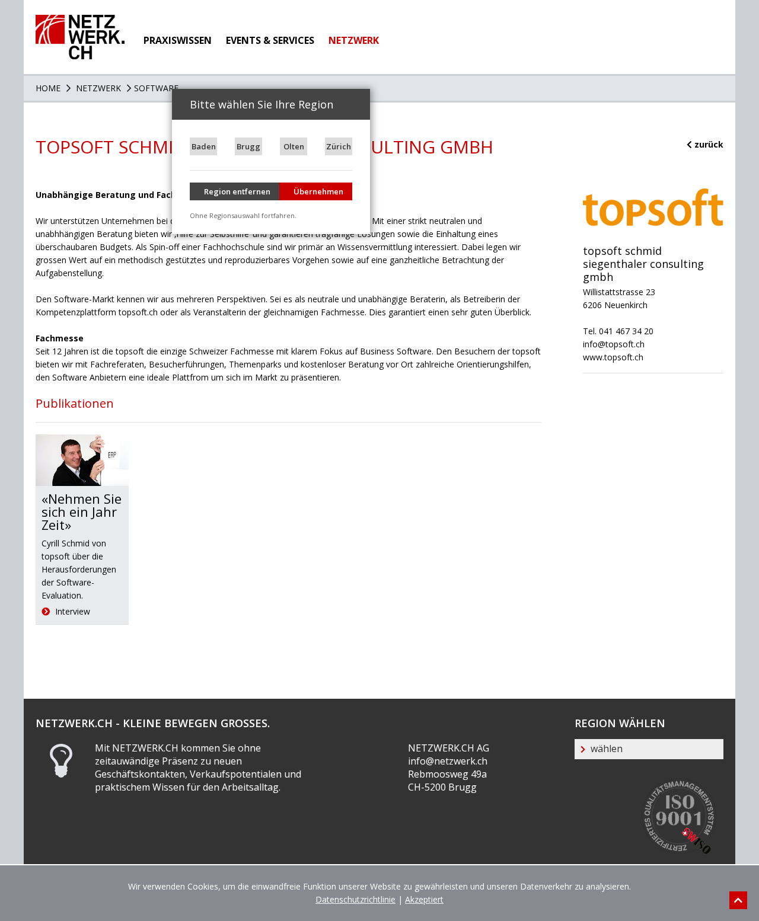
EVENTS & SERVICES (270, 40)
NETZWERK (354, 40)
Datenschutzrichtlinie (355, 899)
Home (48, 88)
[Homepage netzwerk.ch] (80, 21)
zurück (707, 144)
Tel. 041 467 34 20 (618, 331)
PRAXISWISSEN (177, 40)
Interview (71, 611)
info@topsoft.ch (614, 344)
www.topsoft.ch (613, 357)
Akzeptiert (424, 899)
